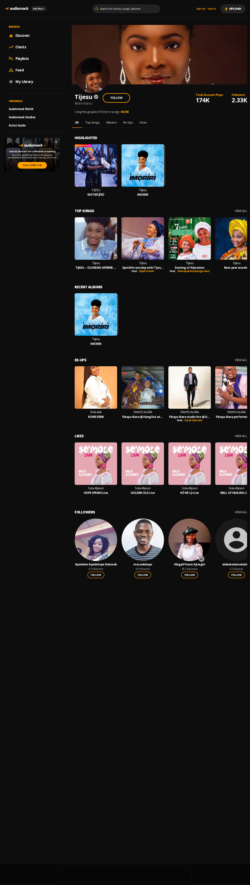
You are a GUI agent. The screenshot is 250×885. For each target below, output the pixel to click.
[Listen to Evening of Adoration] (189, 238)
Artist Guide (17, 125)
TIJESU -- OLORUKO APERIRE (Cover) (95, 268)
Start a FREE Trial (32, 165)
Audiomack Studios (22, 117)
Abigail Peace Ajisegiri (189, 564)
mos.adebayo (142, 564)
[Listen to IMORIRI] (143, 165)
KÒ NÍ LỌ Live (189, 493)
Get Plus (39, 8)
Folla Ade (96, 412)
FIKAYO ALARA (143, 412)
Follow (116, 98)
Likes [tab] (143, 122)
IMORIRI (142, 195)
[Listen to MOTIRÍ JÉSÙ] (96, 165)
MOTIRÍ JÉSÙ (95, 195)
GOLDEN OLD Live (143, 493)
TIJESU (96, 190)
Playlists (22, 58)
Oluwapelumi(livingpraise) (193, 271)
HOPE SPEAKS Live (96, 493)
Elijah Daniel (146, 271)
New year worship (236, 268)
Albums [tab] (111, 122)
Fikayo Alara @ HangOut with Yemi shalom (142, 417)
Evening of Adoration (189, 268)
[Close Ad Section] (56, 142)
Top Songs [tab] (92, 122)
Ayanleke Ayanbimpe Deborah (96, 564)
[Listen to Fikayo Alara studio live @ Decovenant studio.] (189, 387)
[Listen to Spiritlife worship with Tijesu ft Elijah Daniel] (143, 238)
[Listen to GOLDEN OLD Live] (143, 463)
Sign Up (201, 8)
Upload (235, 9)
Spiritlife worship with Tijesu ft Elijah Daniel (142, 268)
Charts (20, 47)
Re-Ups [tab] (128, 122)
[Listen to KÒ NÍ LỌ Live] (189, 463)
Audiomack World (21, 109)
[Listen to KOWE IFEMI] (96, 387)
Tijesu (143, 190)
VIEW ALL (241, 211)
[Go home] (16, 8)
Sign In (212, 8)
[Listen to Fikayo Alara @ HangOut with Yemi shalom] (143, 387)
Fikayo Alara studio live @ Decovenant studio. (189, 417)
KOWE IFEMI (96, 417)
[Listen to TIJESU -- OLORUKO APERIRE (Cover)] (96, 238)
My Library (24, 81)
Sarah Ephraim (193, 420)
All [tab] (77, 122)
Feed (19, 70)
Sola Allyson (96, 488)
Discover (22, 35)
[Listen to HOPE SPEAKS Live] (96, 463)
